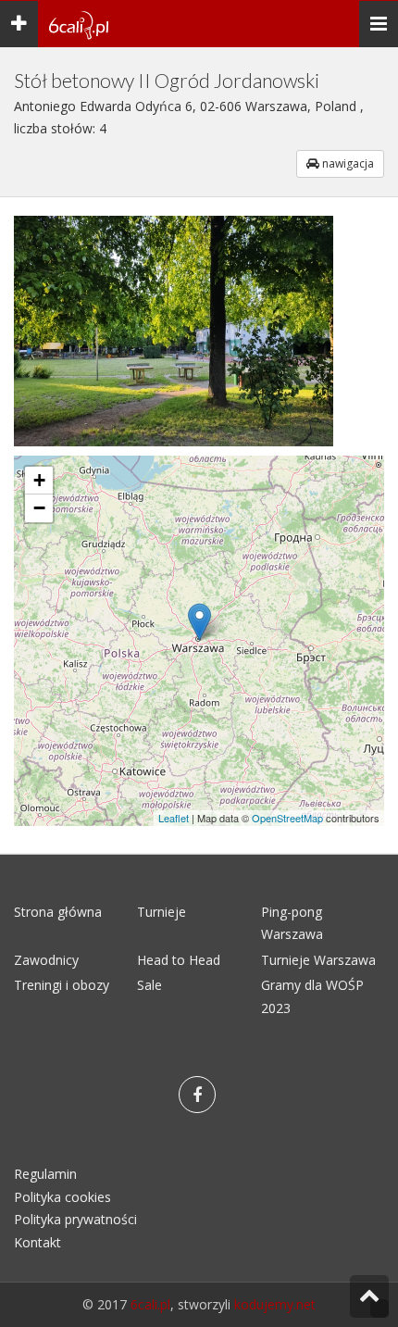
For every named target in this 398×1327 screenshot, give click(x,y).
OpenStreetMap (287, 817)
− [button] (39, 508)
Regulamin (45, 1174)
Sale (149, 985)
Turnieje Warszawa (318, 960)
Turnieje (161, 911)
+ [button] (39, 480)
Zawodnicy (46, 960)
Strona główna (58, 911)
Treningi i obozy (61, 985)
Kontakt (37, 1242)
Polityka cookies (62, 1197)
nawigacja (346, 163)
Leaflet (173, 817)
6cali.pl (150, 1304)
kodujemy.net (275, 1304)
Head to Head (178, 960)
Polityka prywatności (75, 1219)
